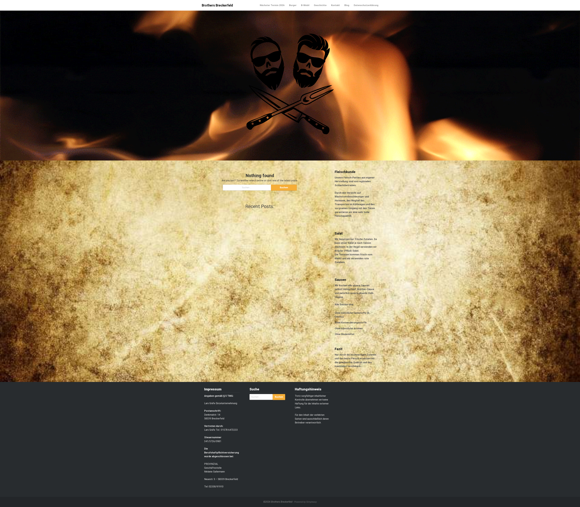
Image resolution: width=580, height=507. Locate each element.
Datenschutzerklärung (366, 5)
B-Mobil (305, 5)
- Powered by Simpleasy (305, 502)
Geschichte (320, 5)
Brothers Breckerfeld (217, 5)
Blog (346, 5)
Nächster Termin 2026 (272, 5)
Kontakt (335, 5)
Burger (292, 5)
